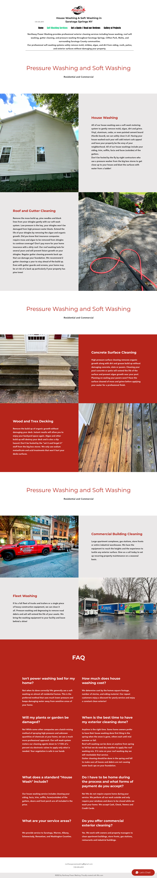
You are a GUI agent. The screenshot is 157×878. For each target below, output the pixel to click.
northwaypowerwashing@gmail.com (79, 864)
